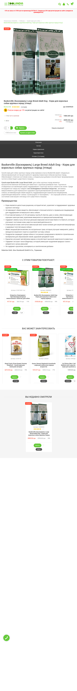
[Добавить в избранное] (28, 128)
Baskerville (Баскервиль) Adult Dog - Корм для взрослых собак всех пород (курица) (46, 296)
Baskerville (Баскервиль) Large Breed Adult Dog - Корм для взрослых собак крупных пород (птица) (39, 433)
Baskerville (7, 107)
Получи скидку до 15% (16, 110)
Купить (21, 128)
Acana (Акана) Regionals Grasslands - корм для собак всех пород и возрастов (44, 365)
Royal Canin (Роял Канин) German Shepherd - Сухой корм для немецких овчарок (16, 365)
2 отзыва (24, 107)
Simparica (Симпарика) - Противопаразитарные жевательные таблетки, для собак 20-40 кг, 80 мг (18, 296)
